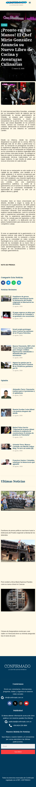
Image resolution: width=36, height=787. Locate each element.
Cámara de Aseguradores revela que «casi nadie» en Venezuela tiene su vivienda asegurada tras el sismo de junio (18, 633)
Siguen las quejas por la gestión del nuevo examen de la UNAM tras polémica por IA (23, 365)
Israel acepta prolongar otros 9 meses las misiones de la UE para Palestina (23, 331)
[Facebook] (9, 703)
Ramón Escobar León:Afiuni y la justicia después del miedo (23, 411)
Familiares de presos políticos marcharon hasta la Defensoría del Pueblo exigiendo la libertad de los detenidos (23, 300)
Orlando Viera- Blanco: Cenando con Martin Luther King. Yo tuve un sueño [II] (23, 446)
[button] (29, 2)
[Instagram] (20, 703)
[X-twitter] (15, 703)
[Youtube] (26, 703)
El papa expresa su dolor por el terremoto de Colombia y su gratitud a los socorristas (24, 314)
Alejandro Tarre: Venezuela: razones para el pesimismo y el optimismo (24, 391)
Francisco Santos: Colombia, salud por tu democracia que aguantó (24, 462)
